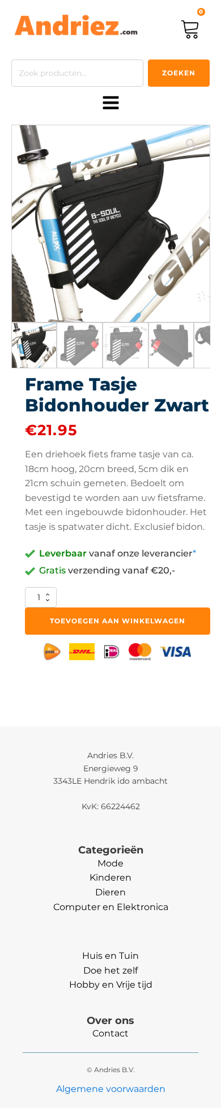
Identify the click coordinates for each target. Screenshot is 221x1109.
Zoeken (179, 73)
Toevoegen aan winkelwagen (117, 621)
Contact (110, 1033)
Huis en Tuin (110, 955)
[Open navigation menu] (111, 103)
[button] (191, 144)
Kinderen (110, 877)
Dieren (110, 892)
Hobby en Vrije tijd (110, 984)
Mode (110, 863)
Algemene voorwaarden (110, 1088)
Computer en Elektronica (110, 907)
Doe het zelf (110, 970)
